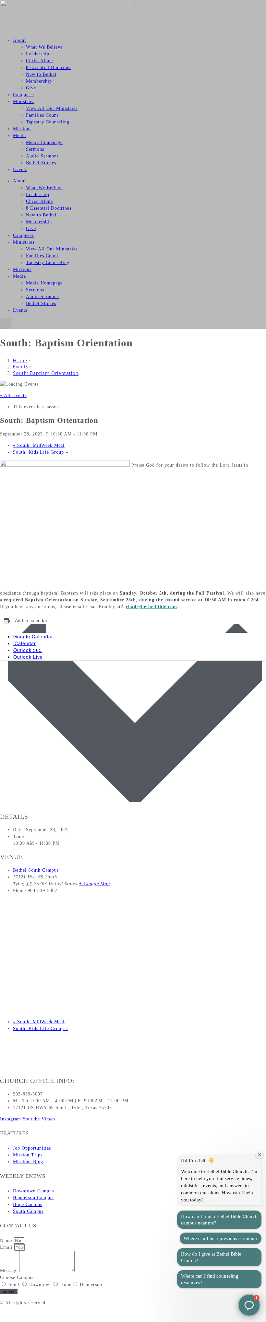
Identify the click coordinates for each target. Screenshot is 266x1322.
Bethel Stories (41, 162)
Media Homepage (44, 142)
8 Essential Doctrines (48, 67)
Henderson (91, 1284)
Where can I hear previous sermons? (221, 1238)
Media (19, 135)
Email (7, 1247)
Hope (65, 1284)
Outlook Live (28, 657)
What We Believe (44, 47)
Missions (22, 128)
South (14, 1284)
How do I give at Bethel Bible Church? (211, 1257)
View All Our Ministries (52, 108)
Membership (39, 81)
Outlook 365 (27, 650)
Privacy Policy (15, 1314)
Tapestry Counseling (47, 122)
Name (7, 1240)
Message (9, 1270)
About (19, 40)
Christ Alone (39, 60)
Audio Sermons (42, 156)
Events (20, 169)
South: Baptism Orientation (46, 373)
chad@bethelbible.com (151, 606)
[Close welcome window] (259, 1155)
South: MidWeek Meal (39, 445)
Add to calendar (31, 620)
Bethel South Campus (36, 870)
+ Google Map (94, 883)
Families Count (42, 115)
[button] (5, 323)
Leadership (37, 54)
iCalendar (24, 643)
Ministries (23, 101)
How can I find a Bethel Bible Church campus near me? (219, 1219)
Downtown (40, 1284)
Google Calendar (33, 636)
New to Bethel (41, 74)
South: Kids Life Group (40, 452)
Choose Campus (16, 1277)
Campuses (23, 94)
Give (31, 88)
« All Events (13, 395)
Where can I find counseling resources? (209, 1279)
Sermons (35, 149)
